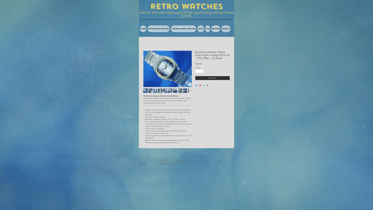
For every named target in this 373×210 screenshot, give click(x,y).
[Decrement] (197, 71)
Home (145, 44)
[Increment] (202, 71)
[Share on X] (207, 86)
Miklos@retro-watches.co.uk (175, 163)
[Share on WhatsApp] (204, 86)
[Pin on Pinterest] (200, 86)
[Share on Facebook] (196, 86)
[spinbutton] (199, 71)
